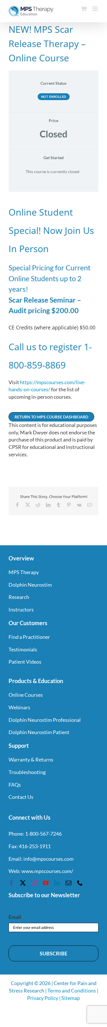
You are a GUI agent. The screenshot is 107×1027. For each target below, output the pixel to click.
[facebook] (11, 883)
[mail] (68, 883)
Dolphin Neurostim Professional (45, 720)
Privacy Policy (42, 998)
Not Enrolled (53, 96)
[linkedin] (57, 883)
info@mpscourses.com (48, 859)
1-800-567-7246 (43, 833)
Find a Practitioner (29, 637)
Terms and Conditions (71, 990)
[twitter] (23, 883)
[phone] (80, 883)
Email (15, 917)
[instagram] (34, 883)
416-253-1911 (35, 846)
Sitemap (70, 998)
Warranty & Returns (31, 759)
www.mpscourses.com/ (47, 871)
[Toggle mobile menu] (95, 9)
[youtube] (46, 883)
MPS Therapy (24, 572)
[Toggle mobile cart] (84, 9)
